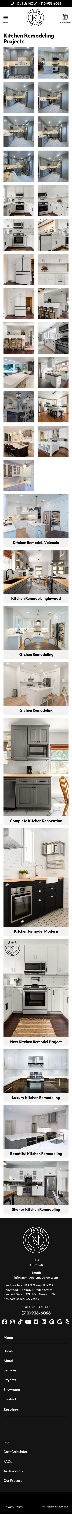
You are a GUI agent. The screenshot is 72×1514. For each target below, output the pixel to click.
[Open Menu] (5, 17)
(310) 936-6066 (36, 1313)
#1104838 (36, 1262)
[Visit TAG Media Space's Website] (55, 1507)
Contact (9, 1399)
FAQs (7, 1461)
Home (8, 1351)
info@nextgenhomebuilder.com (36, 1275)
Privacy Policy (13, 1507)
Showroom (11, 1389)
